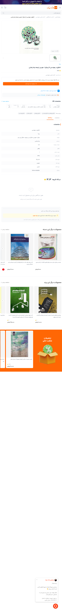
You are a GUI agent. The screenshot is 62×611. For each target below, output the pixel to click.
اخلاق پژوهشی (37, 113)
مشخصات (57, 118)
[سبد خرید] (5, 8)
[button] (2, 249)
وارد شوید (35, 215)
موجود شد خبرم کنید (30, 84)
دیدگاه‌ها (50, 118)
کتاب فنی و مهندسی (50, 75)
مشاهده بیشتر (5, 229)
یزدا (60, 64)
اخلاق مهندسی (21, 113)
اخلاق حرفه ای (29, 113)
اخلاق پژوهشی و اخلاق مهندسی (48, 113)
